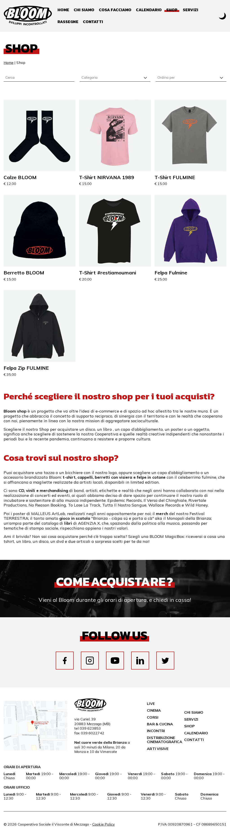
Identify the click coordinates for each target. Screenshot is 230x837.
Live (151, 703)
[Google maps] (35, 749)
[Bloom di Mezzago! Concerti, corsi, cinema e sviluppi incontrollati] (28, 15)
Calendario (149, 10)
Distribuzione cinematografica (164, 739)
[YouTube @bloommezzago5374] (115, 660)
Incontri (156, 730)
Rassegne (68, 22)
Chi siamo (84, 10)
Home (63, 10)
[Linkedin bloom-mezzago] (140, 660)
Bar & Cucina (160, 724)
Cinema (154, 710)
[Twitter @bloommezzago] (165, 660)
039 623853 (90, 728)
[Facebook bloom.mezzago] (64, 660)
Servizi (190, 10)
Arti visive (157, 748)
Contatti (93, 22)
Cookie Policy (103, 824)
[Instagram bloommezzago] (90, 660)
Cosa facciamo (115, 10)
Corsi (152, 717)
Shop (189, 726)
